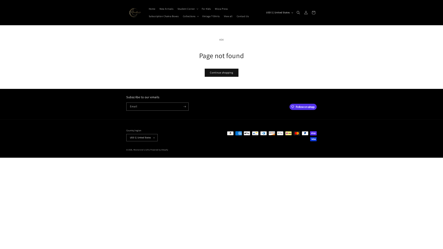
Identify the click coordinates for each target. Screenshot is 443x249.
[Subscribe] (184, 107)
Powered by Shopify (159, 150)
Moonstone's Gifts (141, 150)
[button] (187, 8)
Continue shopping (221, 72)
